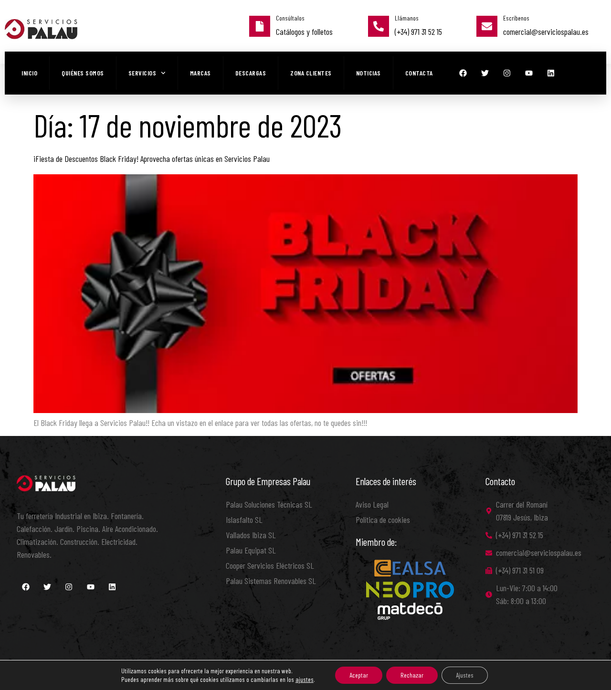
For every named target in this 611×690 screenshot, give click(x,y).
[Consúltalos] (259, 26)
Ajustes (465, 675)
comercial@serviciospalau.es (546, 31)
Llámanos (407, 18)
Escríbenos (516, 18)
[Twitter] (485, 73)
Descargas (250, 73)
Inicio (29, 73)
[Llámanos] (378, 26)
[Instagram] (507, 73)
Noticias (368, 73)
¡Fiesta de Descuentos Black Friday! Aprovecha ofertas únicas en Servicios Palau (151, 158)
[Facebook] (463, 73)
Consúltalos (290, 18)
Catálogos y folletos (304, 31)
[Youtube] (529, 73)
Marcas (200, 73)
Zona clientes (311, 73)
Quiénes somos (83, 73)
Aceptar (358, 675)
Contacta (419, 73)
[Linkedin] (551, 73)
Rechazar (411, 675)
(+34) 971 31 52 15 (418, 31)
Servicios (142, 73)
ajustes (304, 679)
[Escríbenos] (486, 26)
